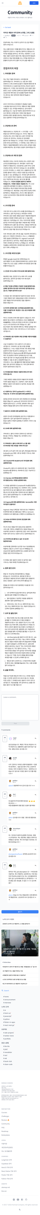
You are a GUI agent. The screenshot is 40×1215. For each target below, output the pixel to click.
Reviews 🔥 (5, 1120)
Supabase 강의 (6, 1164)
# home (6, 997)
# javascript (7, 1016)
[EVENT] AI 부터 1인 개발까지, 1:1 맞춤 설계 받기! (16, 924)
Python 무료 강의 (7, 1179)
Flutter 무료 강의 (6, 1175)
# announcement (9, 1000)
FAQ (2, 1128)
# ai (4, 1010)
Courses (4, 1113)
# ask (5, 1058)
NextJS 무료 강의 (7, 1167)
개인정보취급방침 (7, 1148)
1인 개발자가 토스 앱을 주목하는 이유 (13, 971)
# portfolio (7, 1039)
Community (20, 12)
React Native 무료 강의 (9, 1171)
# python (6, 1019)
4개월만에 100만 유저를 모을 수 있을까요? (14, 975)
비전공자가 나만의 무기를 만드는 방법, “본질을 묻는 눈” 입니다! (20, 967)
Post (15, 723)
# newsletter (7, 1052)
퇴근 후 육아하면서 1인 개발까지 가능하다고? (15, 984)
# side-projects (8, 1033)
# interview (7, 1003)
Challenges (5, 1116)
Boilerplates (5, 1135)
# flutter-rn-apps (9, 1022)
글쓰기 (20, 912)
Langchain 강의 (6, 1160)
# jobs (5, 1049)
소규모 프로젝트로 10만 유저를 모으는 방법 (14, 979)
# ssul (5, 1055)
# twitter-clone (8, 1036)
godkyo (7, 35)
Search (6, 991)
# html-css (7, 1013)
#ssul (13, 35)
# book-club (7, 1061)
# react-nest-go (8, 1025)
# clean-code (7, 1064)
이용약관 (4, 1144)
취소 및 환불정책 (6, 1151)
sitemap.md (5, 1187)
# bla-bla (6, 1046)
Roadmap (4, 1131)
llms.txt (4, 1191)
